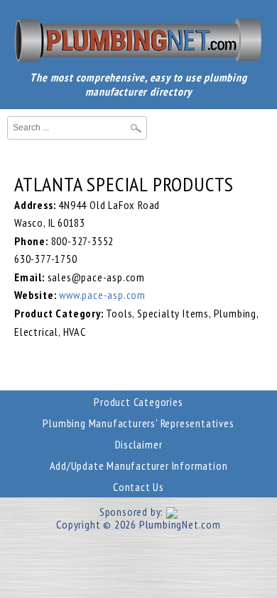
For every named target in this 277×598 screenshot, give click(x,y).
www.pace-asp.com (102, 295)
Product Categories (138, 402)
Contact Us (138, 487)
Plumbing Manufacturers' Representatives (138, 423)
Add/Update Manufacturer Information (139, 465)
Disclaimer (139, 444)
